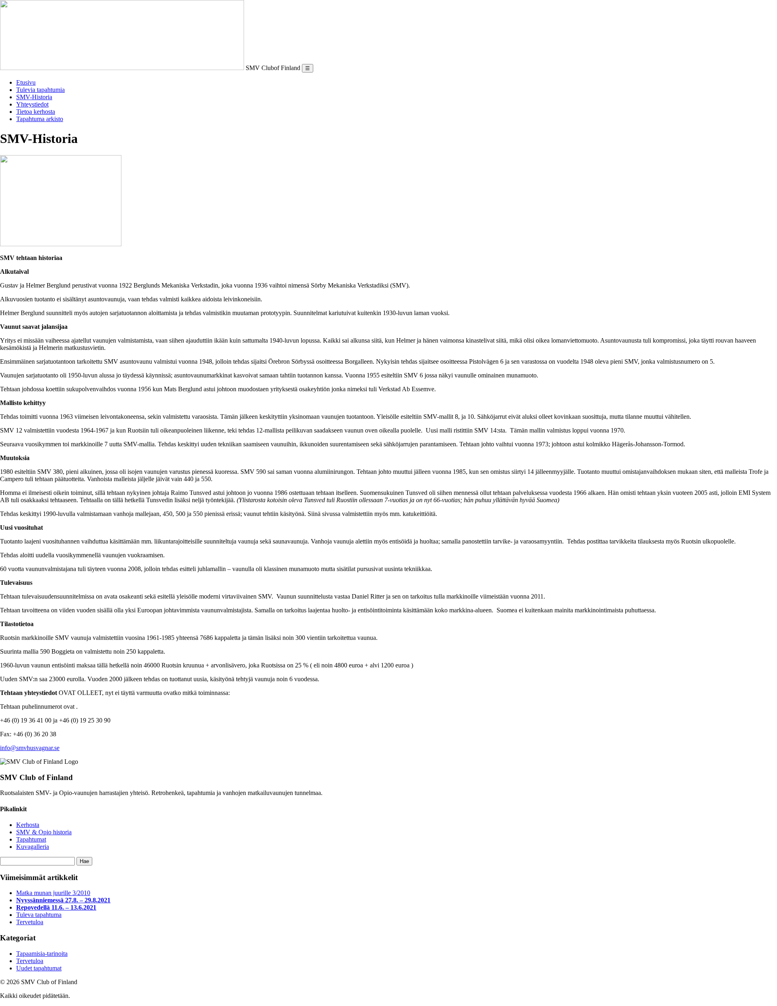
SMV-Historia (34, 97)
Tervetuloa (29, 922)
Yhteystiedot (32, 104)
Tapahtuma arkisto (39, 118)
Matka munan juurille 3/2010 (53, 892)
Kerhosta (27, 824)
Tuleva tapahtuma (39, 914)
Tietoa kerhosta (35, 111)
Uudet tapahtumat (39, 968)
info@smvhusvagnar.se (29, 747)
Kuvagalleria (32, 846)
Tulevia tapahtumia (40, 89)
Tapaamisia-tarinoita (42, 953)
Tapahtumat (31, 839)
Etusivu (26, 82)
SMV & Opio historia (44, 832)
